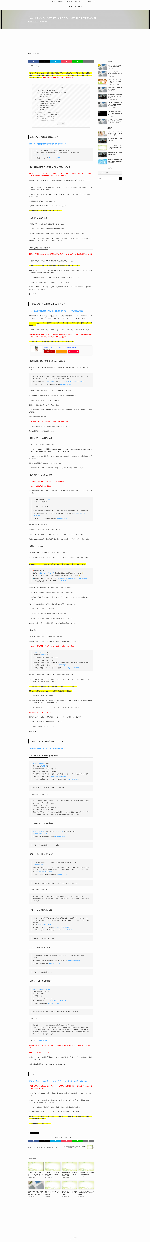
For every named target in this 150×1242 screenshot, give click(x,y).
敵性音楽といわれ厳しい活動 (47, 105)
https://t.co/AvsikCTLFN (79, 513)
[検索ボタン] (97, 2)
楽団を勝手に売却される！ (46, 96)
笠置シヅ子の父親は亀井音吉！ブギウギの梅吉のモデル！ (48, 144)
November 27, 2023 (61, 518)
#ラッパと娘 (59, 831)
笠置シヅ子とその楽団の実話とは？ (47, 90)
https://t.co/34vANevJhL (74, 960)
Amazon (62, 351)
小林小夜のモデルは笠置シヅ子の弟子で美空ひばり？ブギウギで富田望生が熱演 (56, 311)
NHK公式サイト (43, 1040)
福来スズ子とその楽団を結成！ (47, 103)
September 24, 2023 (73, 668)
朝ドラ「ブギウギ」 (34, 21)
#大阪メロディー (43, 573)
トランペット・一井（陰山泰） (47, 116)
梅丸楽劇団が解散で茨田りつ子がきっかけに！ (51, 101)
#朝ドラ (35, 652)
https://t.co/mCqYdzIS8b (63, 578)
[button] (33, 61)
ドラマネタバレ (75, 6)
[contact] (76, 1238)
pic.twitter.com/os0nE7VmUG (76, 381)
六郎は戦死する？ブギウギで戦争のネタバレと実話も (47, 748)
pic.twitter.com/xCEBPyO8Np (41, 155)
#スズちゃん (50, 381)
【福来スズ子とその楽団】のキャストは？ (49, 112)
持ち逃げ (42, 109)
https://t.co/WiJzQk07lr (39, 864)
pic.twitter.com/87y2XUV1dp (58, 1000)
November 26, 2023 (54, 158)
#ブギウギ (64, 381)
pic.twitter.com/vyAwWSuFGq (78, 578)
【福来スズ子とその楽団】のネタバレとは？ (49, 99)
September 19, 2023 (61, 874)
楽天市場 (49, 351)
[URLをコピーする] (88, 61)
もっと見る (61, 123)
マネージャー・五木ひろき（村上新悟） (49, 114)
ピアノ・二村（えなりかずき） (47, 118)
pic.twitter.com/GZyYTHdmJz (44, 871)
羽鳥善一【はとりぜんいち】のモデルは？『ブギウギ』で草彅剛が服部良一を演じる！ (58, 1081)
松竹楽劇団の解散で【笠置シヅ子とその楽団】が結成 (53, 92)
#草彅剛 (48, 499)
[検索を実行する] (120, 178)
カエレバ (49, 349)
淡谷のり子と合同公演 (45, 94)
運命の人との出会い (45, 107)
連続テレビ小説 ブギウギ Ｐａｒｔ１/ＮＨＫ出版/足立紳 (59, 347)
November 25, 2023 (59, 836)
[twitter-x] (74, 1238)
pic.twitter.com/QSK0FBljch (58, 665)
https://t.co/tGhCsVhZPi (44, 924)
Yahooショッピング (73, 351)
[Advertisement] (75, 40)
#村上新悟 (44, 654)
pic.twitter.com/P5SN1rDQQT (61, 927)
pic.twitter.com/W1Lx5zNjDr (40, 833)
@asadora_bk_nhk (44, 989)
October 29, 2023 (61, 581)
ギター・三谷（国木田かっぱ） (47, 120)
